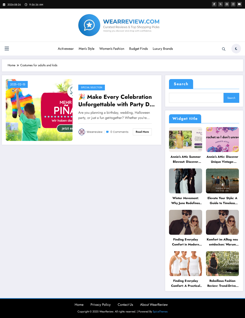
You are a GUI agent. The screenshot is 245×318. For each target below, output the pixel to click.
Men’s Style (86, 48)
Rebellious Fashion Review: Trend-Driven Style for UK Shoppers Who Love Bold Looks (222, 283)
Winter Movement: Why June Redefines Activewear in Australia (185, 201)
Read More (142, 132)
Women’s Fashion (111, 48)
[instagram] (233, 4)
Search (181, 84)
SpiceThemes (160, 311)
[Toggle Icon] (7, 49)
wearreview (94, 132)
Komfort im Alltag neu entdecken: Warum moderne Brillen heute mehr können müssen (222, 242)
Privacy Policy (101, 304)
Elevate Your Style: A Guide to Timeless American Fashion (222, 201)
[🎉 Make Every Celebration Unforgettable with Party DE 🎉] (39, 109)
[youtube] (239, 4)
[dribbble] (227, 4)
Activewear (66, 48)
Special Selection (91, 87)
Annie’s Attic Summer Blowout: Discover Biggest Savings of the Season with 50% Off (186, 159)
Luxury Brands (163, 48)
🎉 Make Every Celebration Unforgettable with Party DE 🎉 (115, 100)
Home (79, 304)
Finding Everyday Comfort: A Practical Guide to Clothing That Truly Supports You (186, 283)
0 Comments (119, 132)
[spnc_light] (236, 48)
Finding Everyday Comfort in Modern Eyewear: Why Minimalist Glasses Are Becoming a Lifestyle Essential (186, 242)
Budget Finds (138, 48)
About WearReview (154, 304)
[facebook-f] (214, 4)
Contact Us (125, 304)
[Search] (224, 49)
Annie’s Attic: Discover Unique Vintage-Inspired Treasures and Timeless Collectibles (222, 159)
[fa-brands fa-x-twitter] (220, 4)
